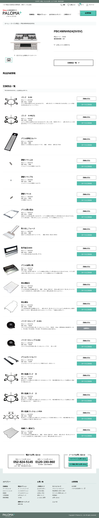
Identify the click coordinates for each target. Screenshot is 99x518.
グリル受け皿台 (27, 210)
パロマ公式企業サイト (77, 488)
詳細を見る (86, 98)
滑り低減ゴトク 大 (29, 374)
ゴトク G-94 (26, 97)
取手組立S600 (26, 248)
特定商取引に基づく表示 (58, 491)
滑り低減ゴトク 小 (29, 393)
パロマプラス (9, 515)
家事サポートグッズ (23, 502)
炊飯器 (4, 493)
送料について (40, 495)
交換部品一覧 (72, 63)
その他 (19, 497)
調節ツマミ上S (27, 160)
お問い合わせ (55, 497)
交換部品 (31, 14)
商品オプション (41, 14)
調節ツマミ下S (27, 177)
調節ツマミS (26, 194)
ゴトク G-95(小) (28, 116)
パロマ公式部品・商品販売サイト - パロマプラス (12, 13)
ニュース (54, 502)
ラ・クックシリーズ (23, 488)
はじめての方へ (41, 488)
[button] (62, 44)
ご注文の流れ (40, 491)
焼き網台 (24, 302)
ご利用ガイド (67, 14)
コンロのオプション (23, 491)
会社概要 (74, 486)
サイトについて (56, 486)
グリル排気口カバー (29, 138)
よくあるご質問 (41, 497)
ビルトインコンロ (7, 491)
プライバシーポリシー (58, 488)
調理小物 (20, 504)
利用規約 (54, 495)
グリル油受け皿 (27, 265)
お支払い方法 (40, 493)
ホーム (7, 23)
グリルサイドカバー (29, 357)
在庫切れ (86, 328)
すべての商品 (15, 23)
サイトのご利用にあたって (59, 493)
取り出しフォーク (28, 228)
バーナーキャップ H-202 (30, 340)
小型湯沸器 (6, 495)
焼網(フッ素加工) (28, 428)
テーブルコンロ (7, 488)
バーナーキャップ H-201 (31, 321)
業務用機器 (6, 497)
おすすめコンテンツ (55, 14)
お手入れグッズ (22, 495)
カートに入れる (87, 104)
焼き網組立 (25, 283)
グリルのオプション (23, 493)
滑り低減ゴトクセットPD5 (31, 411)
